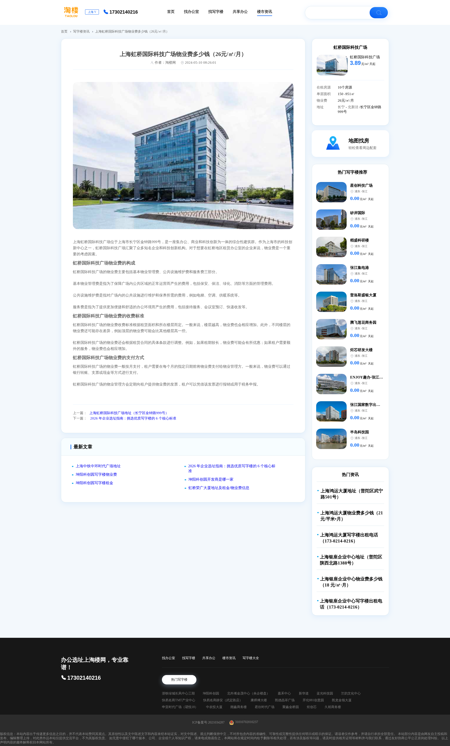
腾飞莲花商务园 (363, 322)
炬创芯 (312, 707)
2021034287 (216, 722)
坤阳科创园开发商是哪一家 (210, 479)
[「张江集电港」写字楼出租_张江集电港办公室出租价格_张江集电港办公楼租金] (331, 283)
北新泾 (353, 107)
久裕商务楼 (333, 707)
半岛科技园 (359, 432)
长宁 (342, 107)
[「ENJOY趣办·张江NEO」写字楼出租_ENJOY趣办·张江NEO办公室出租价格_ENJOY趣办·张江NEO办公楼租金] (331, 393)
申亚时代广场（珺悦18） (180, 707)
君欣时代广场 (264, 707)
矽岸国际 (357, 213)
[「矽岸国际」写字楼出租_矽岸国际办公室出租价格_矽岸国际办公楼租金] (331, 228)
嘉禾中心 (284, 693)
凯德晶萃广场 (285, 700)
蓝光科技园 (325, 693)
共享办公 (208, 658)
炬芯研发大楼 (361, 350)
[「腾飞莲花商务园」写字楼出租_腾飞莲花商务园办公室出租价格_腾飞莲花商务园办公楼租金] (331, 338)
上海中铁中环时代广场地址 (98, 466)
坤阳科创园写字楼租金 (94, 483)
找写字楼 (188, 658)
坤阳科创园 (211, 693)
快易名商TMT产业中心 (178, 700)
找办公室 (168, 658)
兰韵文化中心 (351, 693)
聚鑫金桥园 (290, 707)
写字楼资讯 (81, 31)
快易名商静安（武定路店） (223, 700)
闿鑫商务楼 (238, 707)
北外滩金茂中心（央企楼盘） (248, 693)
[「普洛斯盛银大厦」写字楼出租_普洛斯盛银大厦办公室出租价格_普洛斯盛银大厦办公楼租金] (331, 311)
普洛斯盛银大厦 (363, 295)
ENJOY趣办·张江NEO (368, 377)
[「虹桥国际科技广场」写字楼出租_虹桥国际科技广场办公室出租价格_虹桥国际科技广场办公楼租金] (332, 74)
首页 (64, 31)
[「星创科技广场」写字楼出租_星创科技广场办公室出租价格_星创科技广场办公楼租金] (331, 201)
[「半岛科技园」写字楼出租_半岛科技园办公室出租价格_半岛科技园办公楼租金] (331, 448)
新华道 (304, 693)
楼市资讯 (229, 658)
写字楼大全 (251, 658)
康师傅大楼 (259, 700)
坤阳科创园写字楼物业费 (96, 474)
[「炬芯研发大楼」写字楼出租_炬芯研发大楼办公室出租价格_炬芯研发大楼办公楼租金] (331, 365)
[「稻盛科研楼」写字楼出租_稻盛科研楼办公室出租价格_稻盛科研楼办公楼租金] (331, 256)
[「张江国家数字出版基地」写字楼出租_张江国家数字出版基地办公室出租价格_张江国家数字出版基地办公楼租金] (331, 420)
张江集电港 (359, 268)
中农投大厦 (214, 707)
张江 (365, 191)
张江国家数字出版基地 (369, 405)
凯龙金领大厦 (342, 700)
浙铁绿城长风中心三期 (178, 693)
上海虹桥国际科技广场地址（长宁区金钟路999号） (129, 413)
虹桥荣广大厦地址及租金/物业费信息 (218, 488)
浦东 (357, 191)
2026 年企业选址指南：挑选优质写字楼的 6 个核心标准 (132, 418)
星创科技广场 (361, 185)
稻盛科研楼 (359, 240)
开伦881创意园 (313, 700)
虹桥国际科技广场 (350, 47)
